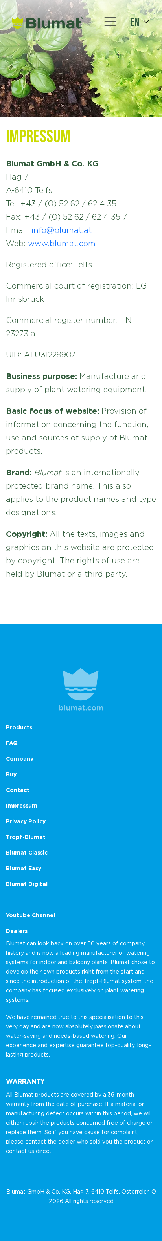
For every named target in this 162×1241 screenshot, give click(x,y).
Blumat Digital (27, 884)
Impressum (21, 805)
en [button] (134, 21)
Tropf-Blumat (26, 837)
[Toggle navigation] (110, 21)
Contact (17, 790)
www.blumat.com (62, 243)
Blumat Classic (27, 852)
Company (19, 758)
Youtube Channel (30, 915)
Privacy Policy (26, 821)
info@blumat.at (61, 230)
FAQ (12, 743)
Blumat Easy (23, 868)
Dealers (17, 931)
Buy (11, 774)
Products (19, 727)
